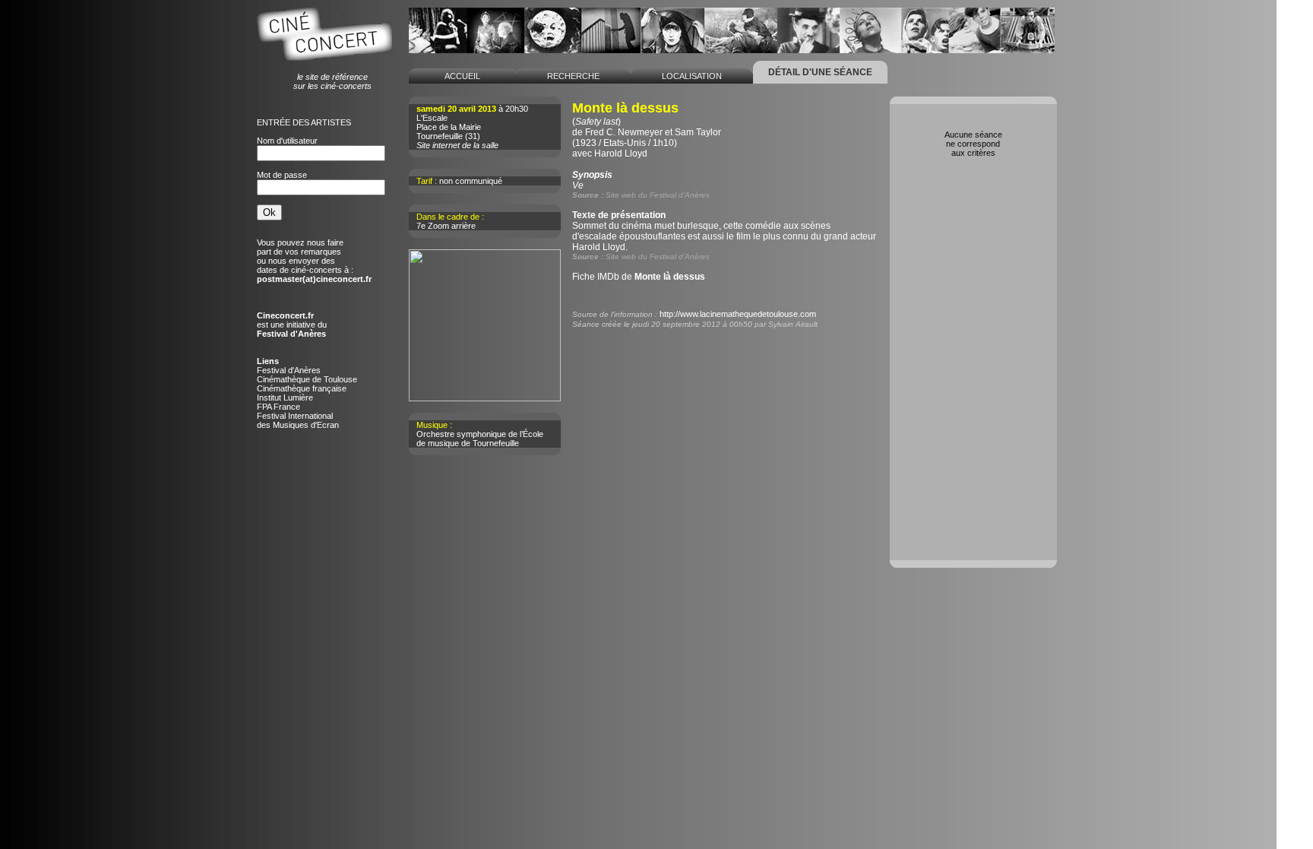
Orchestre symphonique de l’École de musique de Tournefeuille (479, 438)
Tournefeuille (439, 136)
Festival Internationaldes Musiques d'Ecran (298, 420)
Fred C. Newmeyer (624, 132)
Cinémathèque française (301, 388)
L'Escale (432, 117)
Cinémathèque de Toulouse (307, 379)
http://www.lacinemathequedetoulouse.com (738, 313)
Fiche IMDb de (638, 276)
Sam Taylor (698, 132)
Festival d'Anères (289, 370)
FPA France (278, 406)
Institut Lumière (285, 397)
